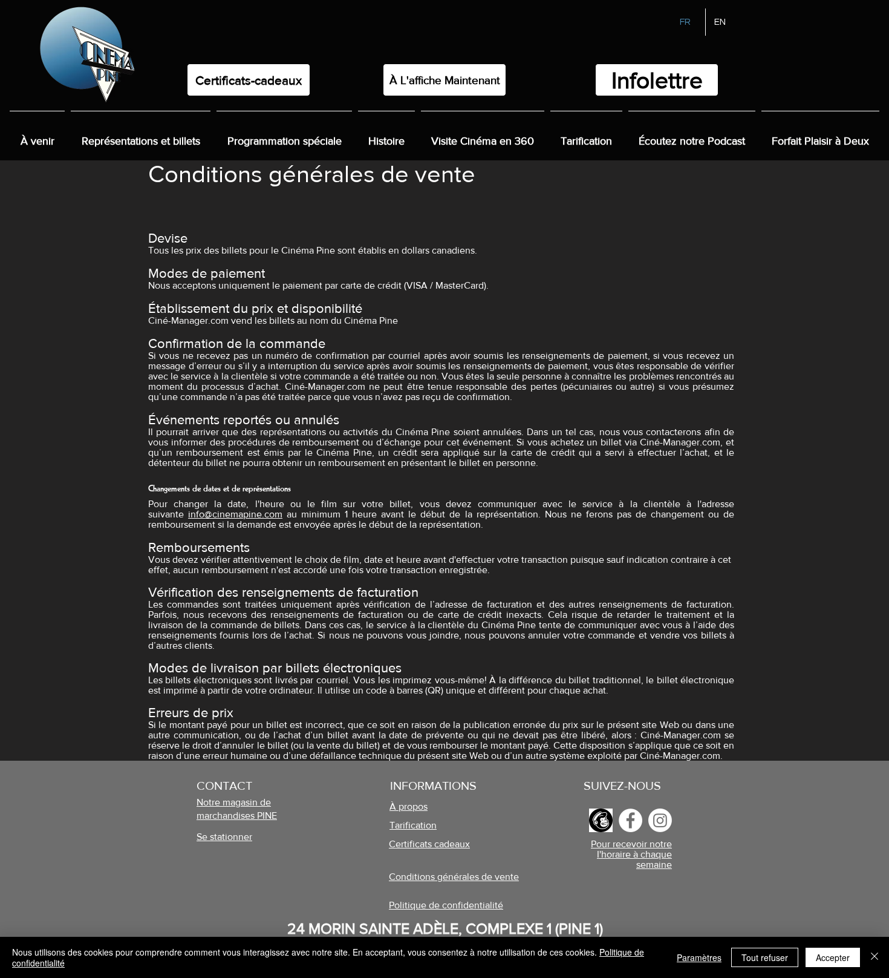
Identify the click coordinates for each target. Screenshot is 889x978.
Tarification (413, 825)
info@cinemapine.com (235, 514)
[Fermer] (874, 957)
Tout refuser (764, 957)
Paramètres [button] (699, 957)
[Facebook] (630, 820)
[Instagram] (660, 820)
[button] (386, 135)
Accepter (833, 957)
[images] (601, 820)
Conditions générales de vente (454, 876)
